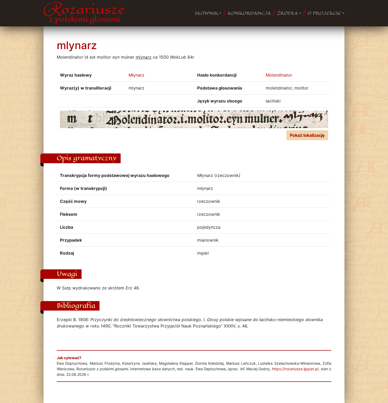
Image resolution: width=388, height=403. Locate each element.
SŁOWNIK (206, 13)
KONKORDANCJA (249, 13)
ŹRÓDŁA (287, 13)
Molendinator (279, 75)
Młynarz (136, 75)
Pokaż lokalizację (307, 135)
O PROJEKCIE (324, 13)
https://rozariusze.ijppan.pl (295, 369)
